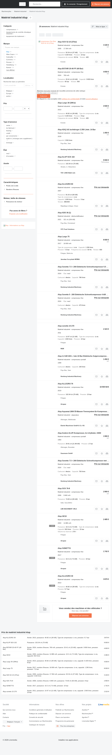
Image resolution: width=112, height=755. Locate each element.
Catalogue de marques (37, 725)
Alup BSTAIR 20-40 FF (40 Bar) (70, 69)
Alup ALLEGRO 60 (65, 184)
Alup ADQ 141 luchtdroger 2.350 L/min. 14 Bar (77, 130)
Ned (8, 726)
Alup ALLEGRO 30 (65, 576)
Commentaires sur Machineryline (40, 721)
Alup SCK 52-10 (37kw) (67, 42)
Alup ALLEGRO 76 (65, 384)
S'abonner (43, 96)
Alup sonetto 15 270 (66, 326)
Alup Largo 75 (63, 237)
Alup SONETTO (64, 548)
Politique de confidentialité (38, 713)
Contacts (6, 717)
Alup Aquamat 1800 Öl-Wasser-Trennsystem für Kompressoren (84, 411)
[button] (102, 62)
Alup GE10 (62, 516)
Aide (4, 713)
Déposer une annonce (80, 615)
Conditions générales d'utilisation (40, 710)
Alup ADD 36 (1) (64, 213)
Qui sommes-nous (9, 710)
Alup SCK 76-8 (64, 488)
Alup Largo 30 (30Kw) (67, 103)
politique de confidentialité (71, 99)
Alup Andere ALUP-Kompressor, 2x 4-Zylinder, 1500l (79, 433)
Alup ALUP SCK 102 (66, 157)
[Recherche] (31, 4)
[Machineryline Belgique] (9, 4)
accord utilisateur (92, 99)
